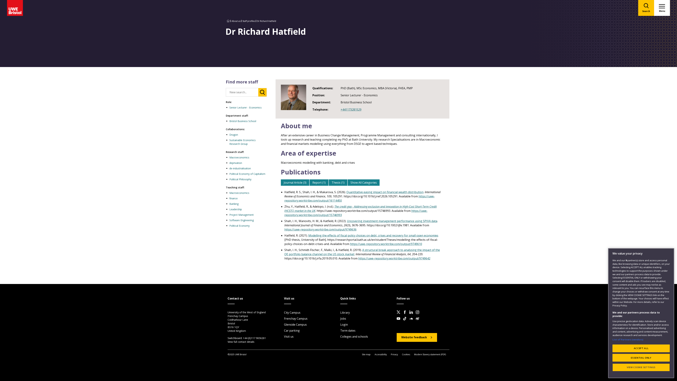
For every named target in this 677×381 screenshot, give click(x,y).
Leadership (235, 209)
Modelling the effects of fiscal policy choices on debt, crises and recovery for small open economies (373, 235)
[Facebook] (406, 315)
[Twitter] (399, 315)
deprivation (235, 163)
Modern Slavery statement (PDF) (430, 354)
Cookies (406, 354)
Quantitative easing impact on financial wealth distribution (384, 192)
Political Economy (239, 225)
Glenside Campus (295, 324)
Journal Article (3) (295, 183)
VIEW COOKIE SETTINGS (641, 367)
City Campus (292, 313)
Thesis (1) (338, 183)
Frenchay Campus (295, 318)
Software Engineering (241, 220)
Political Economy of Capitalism (247, 174)
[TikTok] (406, 321)
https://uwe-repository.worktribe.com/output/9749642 (394, 258)
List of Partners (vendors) (627, 339)
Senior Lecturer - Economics (245, 107)
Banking (234, 203)
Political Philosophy (240, 179)
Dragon (233, 134)
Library (345, 313)
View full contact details (241, 341)
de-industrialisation (240, 168)
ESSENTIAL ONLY (641, 357)
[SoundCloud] (412, 321)
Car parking (292, 330)
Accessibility (381, 354)
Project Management (241, 214)
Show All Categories (363, 183)
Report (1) (319, 183)
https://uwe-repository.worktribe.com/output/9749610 (386, 244)
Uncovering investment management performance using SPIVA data (392, 221)
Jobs (343, 318)
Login (344, 324)
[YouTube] (399, 321)
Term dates (347, 330)
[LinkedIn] (412, 315)
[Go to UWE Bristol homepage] (228, 21)
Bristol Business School (242, 121)
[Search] (262, 92)
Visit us (289, 336)
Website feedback (414, 337)
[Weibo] (418, 321)
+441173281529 (351, 109)
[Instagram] (418, 315)
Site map (366, 354)
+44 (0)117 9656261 (254, 338)
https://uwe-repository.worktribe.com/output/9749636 (320, 229)
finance (233, 198)
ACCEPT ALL (641, 348)
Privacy (394, 354)
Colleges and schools (354, 336)
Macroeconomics (239, 157)
